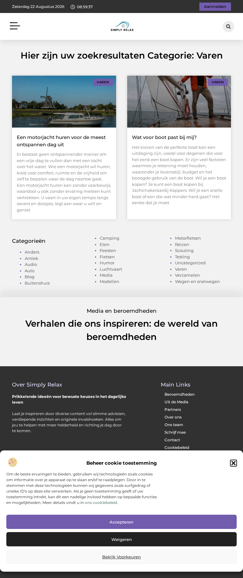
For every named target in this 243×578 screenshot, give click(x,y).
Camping (109, 238)
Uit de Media (176, 401)
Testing (182, 256)
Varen (181, 269)
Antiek (31, 258)
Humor (107, 262)
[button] (233, 463)
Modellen (109, 281)
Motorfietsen (188, 238)
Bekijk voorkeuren (121, 556)
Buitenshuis (37, 283)
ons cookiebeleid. (101, 502)
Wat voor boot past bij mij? (164, 137)
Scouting (184, 250)
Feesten (108, 250)
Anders (32, 251)
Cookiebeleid (177, 447)
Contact (172, 439)
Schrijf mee (175, 432)
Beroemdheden (180, 394)
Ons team (174, 424)
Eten (104, 244)
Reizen (182, 244)
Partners (173, 409)
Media (106, 275)
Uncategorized (190, 262)
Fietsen (107, 256)
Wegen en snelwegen (197, 281)
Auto (29, 270)
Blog (29, 276)
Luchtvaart (111, 269)
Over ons (173, 417)
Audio (31, 264)
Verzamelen (187, 275)
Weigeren (121, 539)
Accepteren (121, 522)
